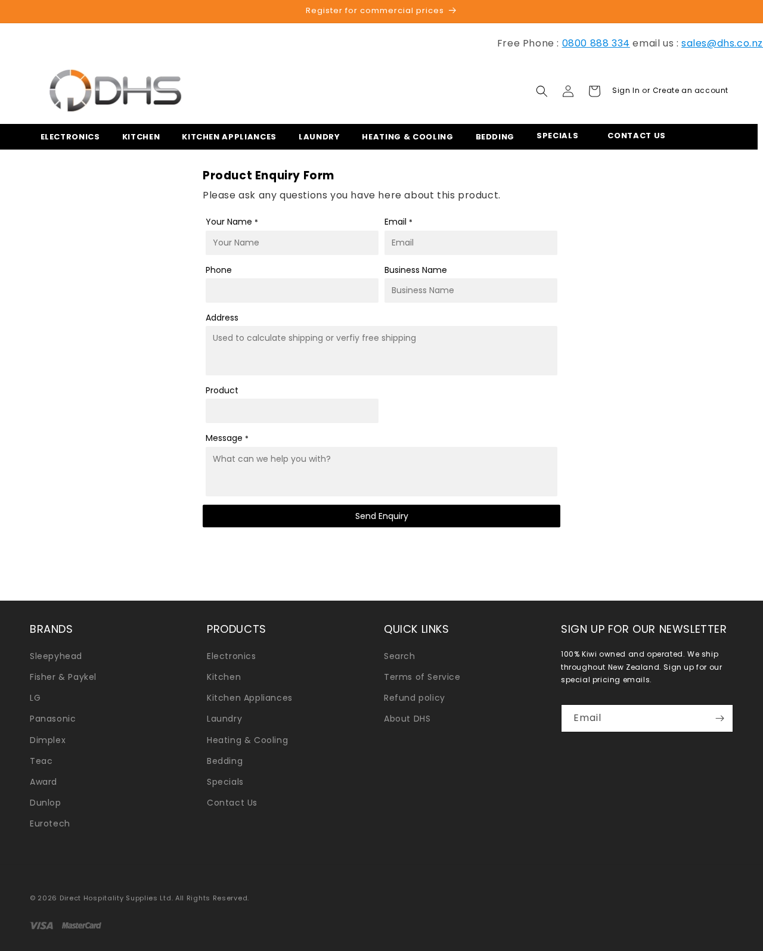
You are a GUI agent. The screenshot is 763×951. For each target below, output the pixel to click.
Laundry (224, 719)
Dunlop (45, 803)
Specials (225, 782)
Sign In (627, 90)
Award (43, 782)
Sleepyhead (56, 656)
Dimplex (48, 740)
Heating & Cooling (247, 740)
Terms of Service (422, 677)
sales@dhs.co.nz (722, 43)
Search (399, 656)
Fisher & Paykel (63, 677)
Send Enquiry (381, 517)
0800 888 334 (596, 43)
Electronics (231, 656)
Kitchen (224, 677)
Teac (41, 761)
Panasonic (53, 719)
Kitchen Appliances (250, 698)
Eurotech (50, 823)
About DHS (407, 719)
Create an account (690, 90)
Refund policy (414, 698)
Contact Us (232, 803)
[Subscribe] (719, 718)
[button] (66, 137)
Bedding (225, 761)
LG (35, 698)
